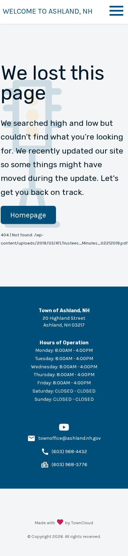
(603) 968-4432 (69, 451)
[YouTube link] (64, 431)
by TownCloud (79, 522)
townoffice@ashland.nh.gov (69, 438)
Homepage (28, 215)
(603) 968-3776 (69, 464)
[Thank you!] (60, 523)
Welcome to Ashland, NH (48, 11)
